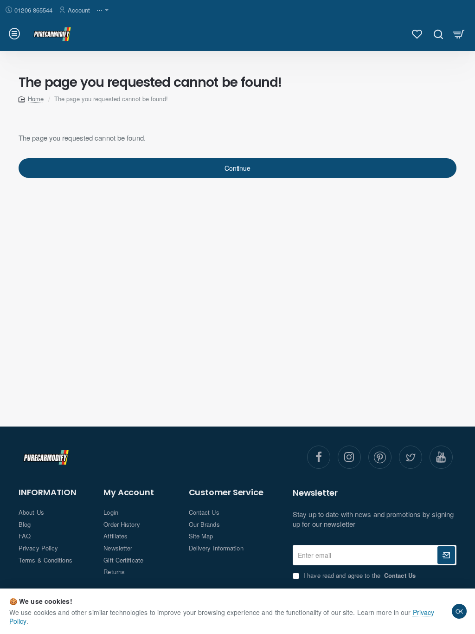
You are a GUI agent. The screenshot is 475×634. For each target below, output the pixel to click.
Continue (237, 168)
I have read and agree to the (359, 575)
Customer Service (226, 492)
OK (459, 611)
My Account (128, 492)
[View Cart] (459, 33)
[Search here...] (438, 33)
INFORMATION (48, 492)
